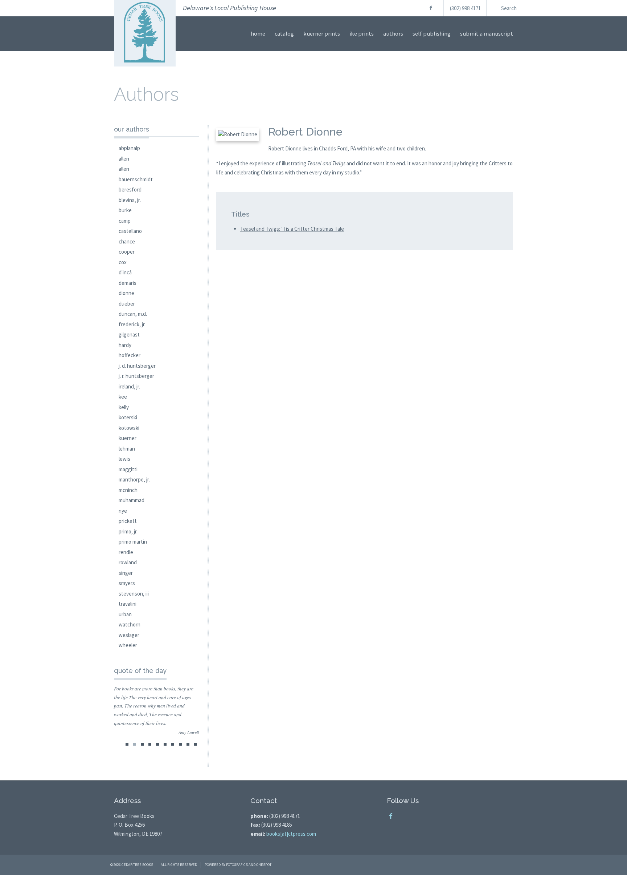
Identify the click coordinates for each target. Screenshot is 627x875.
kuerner (127, 438)
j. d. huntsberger (137, 365)
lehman (127, 448)
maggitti (128, 469)
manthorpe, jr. (134, 479)
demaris (127, 282)
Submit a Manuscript (486, 33)
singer (126, 572)
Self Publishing (432, 33)
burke (125, 210)
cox (123, 262)
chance (127, 241)
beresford (130, 189)
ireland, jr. (129, 386)
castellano (130, 230)
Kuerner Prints (321, 33)
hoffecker (129, 355)
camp (125, 220)
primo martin (133, 541)
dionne (126, 293)
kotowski (129, 427)
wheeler (128, 645)
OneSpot (263, 864)
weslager (129, 635)
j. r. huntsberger (136, 375)
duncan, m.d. (133, 313)
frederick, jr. (132, 324)
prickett (128, 520)
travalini (127, 603)
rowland (128, 562)
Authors (393, 33)
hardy (125, 345)
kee (123, 396)
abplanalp (129, 148)
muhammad (131, 500)
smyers (127, 583)
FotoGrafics (237, 864)
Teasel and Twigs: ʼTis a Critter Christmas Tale (292, 228)
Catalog (284, 33)
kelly (124, 407)
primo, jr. (128, 531)
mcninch (128, 490)
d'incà (125, 272)
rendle (126, 552)
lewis (124, 458)
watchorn (129, 624)
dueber (127, 303)
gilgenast (129, 334)
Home (258, 33)
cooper (127, 251)
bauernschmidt (136, 179)
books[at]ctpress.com (291, 833)
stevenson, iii (134, 593)
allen (124, 158)
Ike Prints (361, 33)
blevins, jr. (130, 200)
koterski (128, 417)
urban (125, 614)
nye (123, 510)
